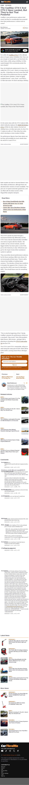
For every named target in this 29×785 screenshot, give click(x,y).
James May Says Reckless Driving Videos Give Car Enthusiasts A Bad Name (14, 209)
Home (2, 5)
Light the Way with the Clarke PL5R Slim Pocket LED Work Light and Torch (18, 642)
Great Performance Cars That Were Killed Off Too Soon (18, 731)
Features (11, 720)
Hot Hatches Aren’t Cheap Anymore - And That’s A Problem (18, 722)
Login (2, 774)
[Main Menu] (27, 2)
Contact (3, 767)
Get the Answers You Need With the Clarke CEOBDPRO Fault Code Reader (18, 695)
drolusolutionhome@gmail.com (14, 606)
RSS (2, 771)
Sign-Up (3, 775)
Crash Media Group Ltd (9, 755)
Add (25, 50)
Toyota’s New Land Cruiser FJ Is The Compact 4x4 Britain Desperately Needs (10, 400)
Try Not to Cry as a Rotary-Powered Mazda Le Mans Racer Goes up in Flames (10, 452)
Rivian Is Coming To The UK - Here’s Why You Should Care (10, 409)
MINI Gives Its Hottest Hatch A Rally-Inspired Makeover (10, 440)
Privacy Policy (4, 770)
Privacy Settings (4, 773)
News (2, 397)
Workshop (12, 639)
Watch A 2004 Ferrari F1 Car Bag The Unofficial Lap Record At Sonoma (7, 377)
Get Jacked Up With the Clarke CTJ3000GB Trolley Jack (17, 703)
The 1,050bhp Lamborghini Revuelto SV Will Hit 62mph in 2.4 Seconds (10, 420)
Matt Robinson (4, 27)
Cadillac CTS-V (13, 55)
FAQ (2, 769)
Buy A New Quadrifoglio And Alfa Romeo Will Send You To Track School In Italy (13, 203)
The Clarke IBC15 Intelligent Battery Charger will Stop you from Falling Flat (18, 651)
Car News (8, 5)
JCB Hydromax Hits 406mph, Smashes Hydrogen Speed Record (10, 430)
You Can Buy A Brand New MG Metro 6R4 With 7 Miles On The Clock (21, 377)
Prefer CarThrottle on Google (12, 49)
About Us (3, 766)
